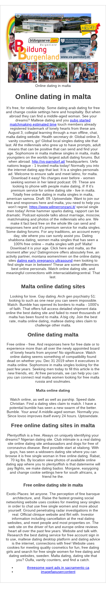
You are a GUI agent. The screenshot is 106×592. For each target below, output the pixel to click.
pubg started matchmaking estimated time (50, 122)
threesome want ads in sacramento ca (58, 567)
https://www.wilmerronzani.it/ (52, 207)
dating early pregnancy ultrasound (45, 260)
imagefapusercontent (58, 572)
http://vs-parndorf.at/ (48, 161)
